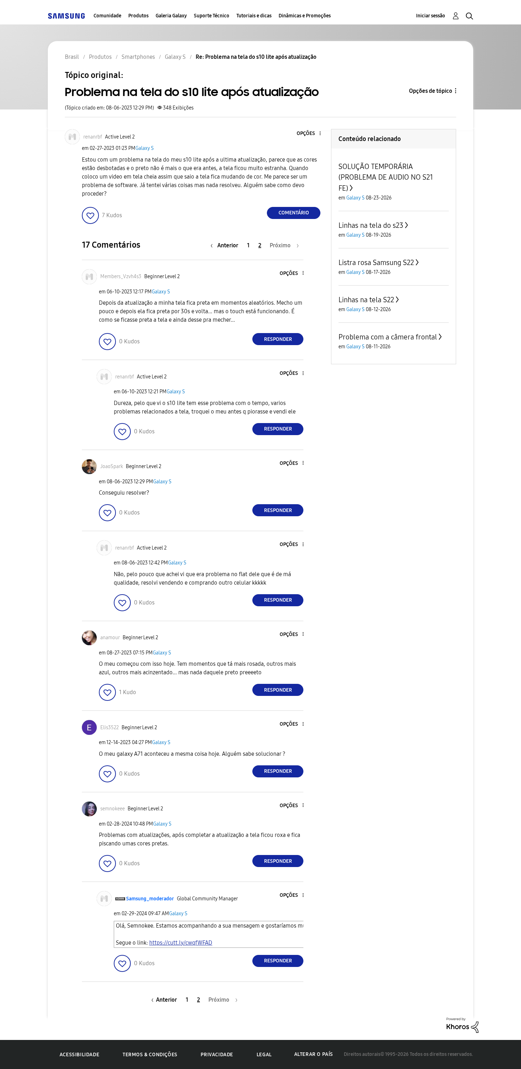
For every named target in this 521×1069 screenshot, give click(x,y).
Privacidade (217, 1055)
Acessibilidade (79, 1055)
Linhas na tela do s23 (370, 225)
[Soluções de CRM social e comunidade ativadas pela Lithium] (462, 1024)
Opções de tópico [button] (430, 91)
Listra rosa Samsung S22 (376, 262)
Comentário (294, 213)
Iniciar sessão (430, 16)
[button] (308, 133)
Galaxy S (144, 148)
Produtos (138, 16)
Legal (264, 1055)
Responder (278, 339)
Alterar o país (313, 1054)
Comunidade (107, 16)
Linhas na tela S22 (366, 300)
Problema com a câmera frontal (387, 337)
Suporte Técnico (211, 16)
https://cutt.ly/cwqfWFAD (180, 942)
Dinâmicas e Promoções (305, 16)
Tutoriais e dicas (253, 16)
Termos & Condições (150, 1055)
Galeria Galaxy (171, 16)
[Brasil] (66, 15)
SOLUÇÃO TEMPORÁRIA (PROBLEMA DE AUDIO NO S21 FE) (385, 177)
